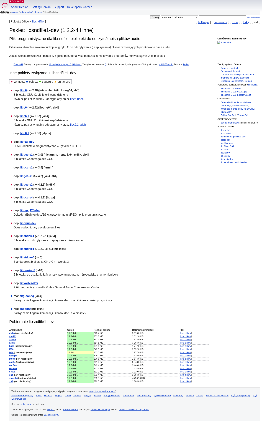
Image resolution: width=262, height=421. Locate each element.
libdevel (38, 12)
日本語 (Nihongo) (112, 395)
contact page (26, 404)
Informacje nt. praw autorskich (235, 78)
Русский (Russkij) (162, 395)
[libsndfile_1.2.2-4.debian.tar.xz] (236, 95)
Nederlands (128, 395)
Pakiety (14, 12)
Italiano (97, 395)
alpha (12, 333)
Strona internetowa (230, 123)
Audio (186, 64)
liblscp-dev (226, 133)
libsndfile (38, 21)
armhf (12, 343)
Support (59, 7)
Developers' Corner (79, 7)
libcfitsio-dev (227, 143)
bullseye (203, 22)
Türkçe (199, 395)
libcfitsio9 (225, 153)
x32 (11, 381)
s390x (12, 371)
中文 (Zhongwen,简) (240, 395)
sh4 (11, 375)
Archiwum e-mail (240, 105)
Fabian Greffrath (228, 115)
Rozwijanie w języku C (60, 64)
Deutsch (48, 395)
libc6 (23, 90)
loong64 (13, 355)
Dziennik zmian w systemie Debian (238, 74)
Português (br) (144, 395)
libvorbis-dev (29, 283)
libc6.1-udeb (78, 124)
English (58, 395)
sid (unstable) (26, 12)
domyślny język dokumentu (102, 391)
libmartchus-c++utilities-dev (234, 162)
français (77, 395)
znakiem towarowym (100, 409)
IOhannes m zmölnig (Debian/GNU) (238, 109)
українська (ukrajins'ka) (217, 395)
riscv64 (13, 368)
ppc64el (13, 365)
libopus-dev (28, 223)
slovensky (178, 395)
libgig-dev (225, 140)
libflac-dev (27, 141)
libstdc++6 (27, 257)
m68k (12, 359)
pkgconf (25, 308)
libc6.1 (24, 116)
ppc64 (12, 362)
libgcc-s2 (26, 184)
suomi (68, 395)
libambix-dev (227, 159)
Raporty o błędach (229, 68)
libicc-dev (225, 156)
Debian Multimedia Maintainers (236, 102)
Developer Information (231, 71)
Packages (16, 1)
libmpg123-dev (30, 210)
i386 (11, 349)
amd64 (12, 336)
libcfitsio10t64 (227, 146)
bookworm (220, 22)
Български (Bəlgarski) (22, 395)
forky (246, 22)
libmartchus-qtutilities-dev (233, 136)
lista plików (185, 333)
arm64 (12, 339)
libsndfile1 (226, 130)
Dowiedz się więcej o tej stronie (134, 409)
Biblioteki (76, 64)
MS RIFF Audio (166, 64)
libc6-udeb (77, 98)
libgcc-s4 (26, 197)
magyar (87, 395)
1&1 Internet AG (51, 415)
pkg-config (26, 296)
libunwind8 (27, 270)
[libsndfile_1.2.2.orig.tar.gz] (233, 91)
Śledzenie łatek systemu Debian (236, 81)
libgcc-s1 (26, 154)
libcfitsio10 (226, 149)
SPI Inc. (50, 409)
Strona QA (226, 105)
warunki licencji (70, 409)
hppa (11, 346)
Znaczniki (18, 64)
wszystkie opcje (253, 17)
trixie (235, 22)
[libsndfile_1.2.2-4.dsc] (231, 88)
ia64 (11, 352)
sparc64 (13, 378)
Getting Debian (41, 7)
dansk (39, 395)
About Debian (19, 7)
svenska (190, 395)
